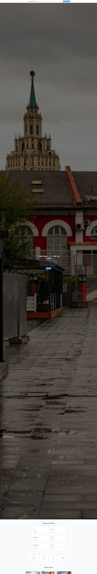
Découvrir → (48, 268)
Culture (44, 1)
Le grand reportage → (66, 1)
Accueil (40, 1)
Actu (42, 1)
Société (59, 1)
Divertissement (48, 1)
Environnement (55, 1)
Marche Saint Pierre (31, 1)
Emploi (52, 1)
